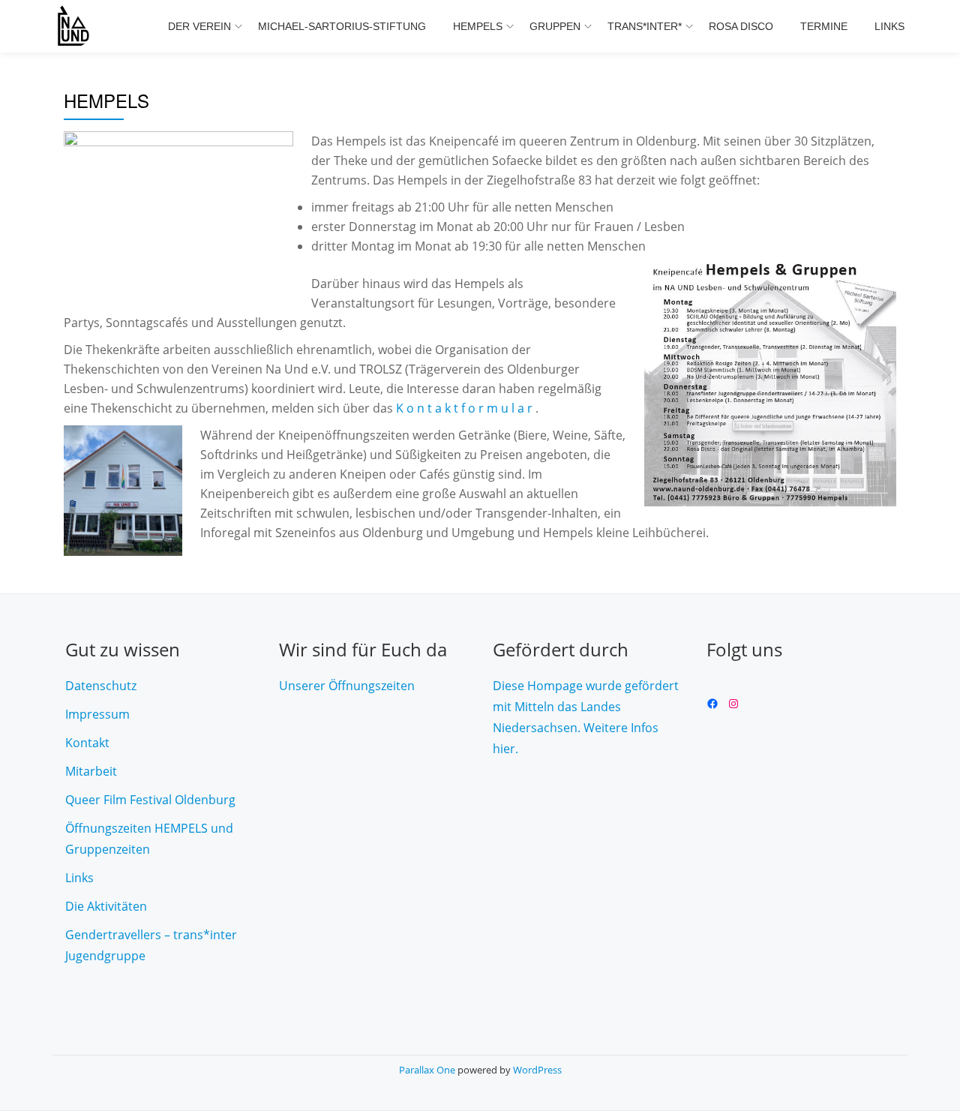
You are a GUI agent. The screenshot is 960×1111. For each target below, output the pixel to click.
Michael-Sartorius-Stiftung (342, 26)
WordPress (537, 1069)
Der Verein (199, 26)
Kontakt (87, 742)
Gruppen (555, 26)
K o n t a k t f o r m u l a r (466, 408)
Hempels (477, 26)
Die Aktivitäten (106, 906)
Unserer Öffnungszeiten (347, 685)
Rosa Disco (741, 26)
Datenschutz (100, 685)
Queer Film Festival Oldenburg (150, 799)
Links (889, 26)
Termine (824, 26)
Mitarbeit (91, 771)
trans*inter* (645, 26)
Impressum (97, 714)
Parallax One (428, 1069)
